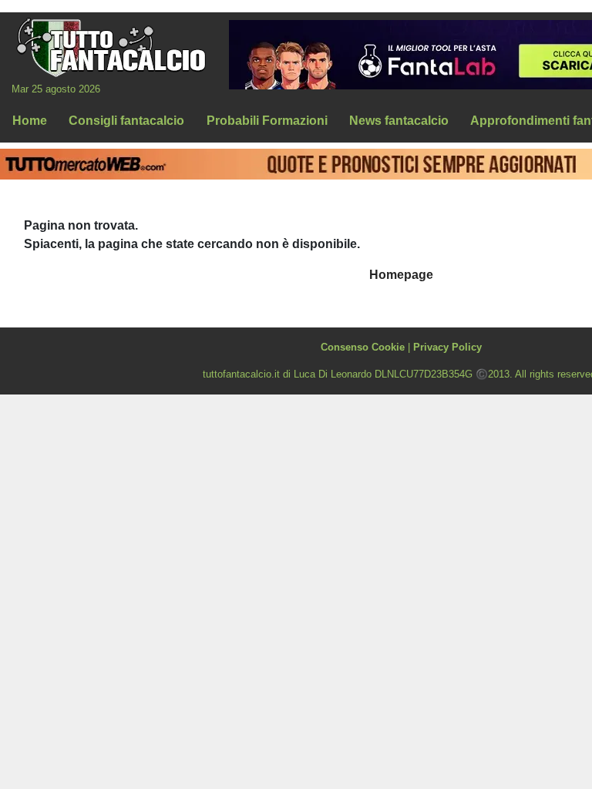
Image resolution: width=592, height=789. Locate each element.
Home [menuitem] (29, 120)
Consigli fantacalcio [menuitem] (126, 120)
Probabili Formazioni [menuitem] (267, 120)
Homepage (401, 274)
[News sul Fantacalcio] (111, 47)
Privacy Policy (447, 347)
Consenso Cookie (363, 347)
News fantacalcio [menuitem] (399, 120)
